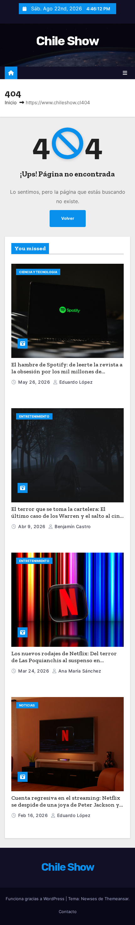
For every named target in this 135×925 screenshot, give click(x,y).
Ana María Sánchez (79, 670)
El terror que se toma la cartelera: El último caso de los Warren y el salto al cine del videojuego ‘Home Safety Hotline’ (67, 516)
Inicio (11, 102)
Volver (67, 218)
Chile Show (67, 41)
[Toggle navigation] (125, 73)
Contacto (68, 911)
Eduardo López (75, 382)
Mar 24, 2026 (34, 670)
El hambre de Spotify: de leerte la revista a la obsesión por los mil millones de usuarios (66, 371)
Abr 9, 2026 (32, 526)
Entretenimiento (34, 416)
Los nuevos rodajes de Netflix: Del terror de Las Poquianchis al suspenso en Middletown (64, 660)
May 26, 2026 (34, 382)
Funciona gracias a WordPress (36, 898)
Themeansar (116, 898)
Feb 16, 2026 (33, 815)
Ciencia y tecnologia (38, 272)
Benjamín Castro (72, 526)
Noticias (27, 705)
